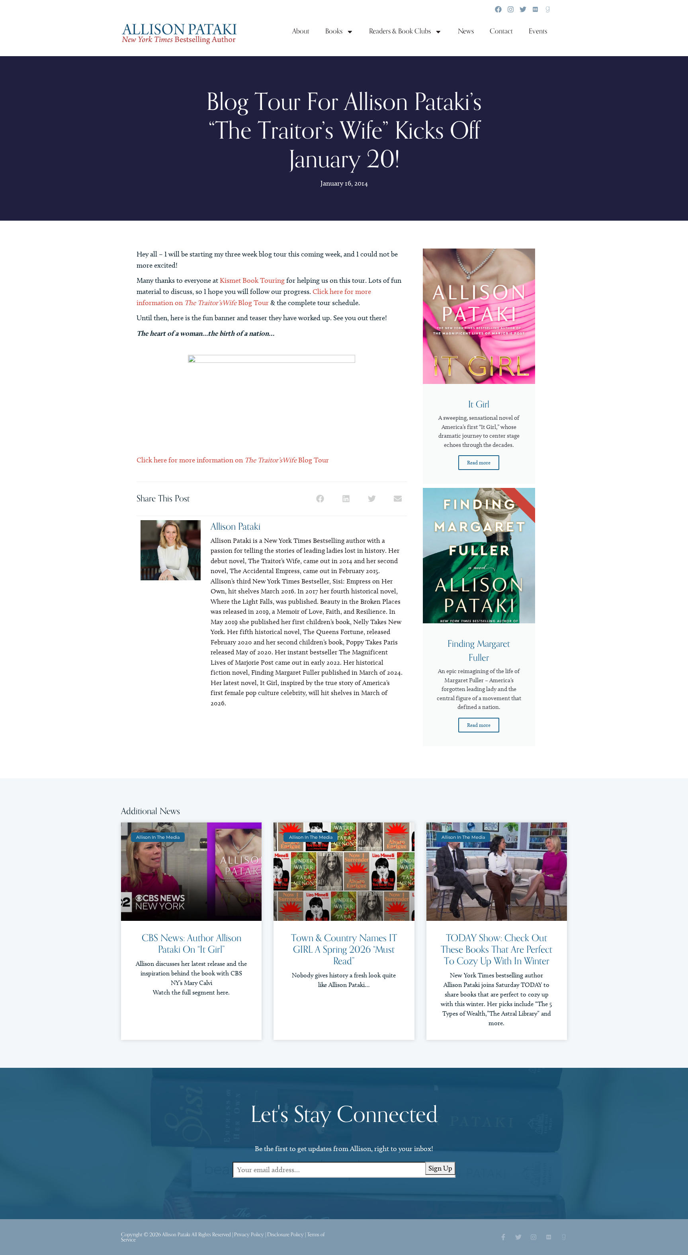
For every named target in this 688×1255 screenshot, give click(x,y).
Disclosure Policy (285, 1234)
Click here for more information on (209, 460)
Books (333, 31)
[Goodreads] (547, 9)
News (466, 31)
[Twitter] (523, 9)
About (300, 31)
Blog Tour (245, 302)
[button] (320, 499)
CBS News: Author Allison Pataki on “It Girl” (191, 943)
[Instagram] (510, 9)
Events (538, 31)
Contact (501, 31)
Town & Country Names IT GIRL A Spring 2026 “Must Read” (344, 949)
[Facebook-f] (503, 1237)
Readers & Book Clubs (400, 31)
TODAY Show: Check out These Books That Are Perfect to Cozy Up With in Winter (496, 949)
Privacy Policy (249, 1234)
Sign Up (440, 1168)
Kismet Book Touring (252, 280)
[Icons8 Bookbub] (535, 9)
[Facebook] (498, 9)
